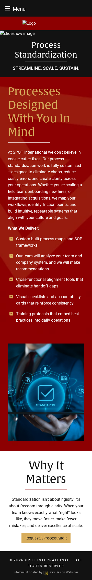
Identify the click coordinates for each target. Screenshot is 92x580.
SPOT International (47, 560)
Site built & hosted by (46, 572)
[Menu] (7, 8)
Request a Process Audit (46, 538)
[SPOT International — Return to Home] (46, 23)
